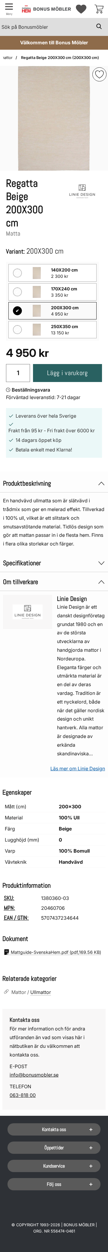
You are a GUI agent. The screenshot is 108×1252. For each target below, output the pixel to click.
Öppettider (54, 1148)
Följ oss (54, 1184)
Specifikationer (22, 563)
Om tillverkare (20, 582)
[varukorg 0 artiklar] (99, 9)
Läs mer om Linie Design (77, 768)
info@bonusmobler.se (34, 1075)
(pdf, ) (56, 952)
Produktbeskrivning (27, 483)
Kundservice (54, 1166)
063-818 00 (23, 1095)
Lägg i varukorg (67, 373)
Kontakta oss (54, 1129)
